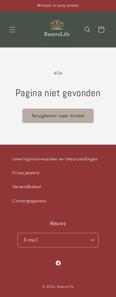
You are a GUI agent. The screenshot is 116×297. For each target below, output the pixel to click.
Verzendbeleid (26, 187)
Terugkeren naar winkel (58, 115)
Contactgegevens (29, 201)
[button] (12, 29)
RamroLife (65, 286)
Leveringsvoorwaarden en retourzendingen (54, 159)
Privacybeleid (26, 173)
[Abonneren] (91, 240)
